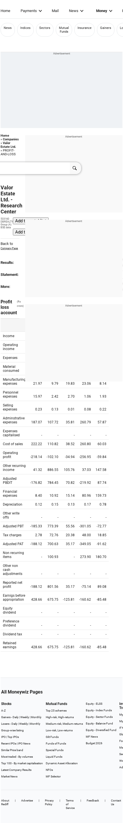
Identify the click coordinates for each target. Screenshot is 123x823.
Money (101, 11)
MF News (92, 736)
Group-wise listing (12, 730)
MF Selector (53, 776)
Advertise (27, 800)
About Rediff (5, 802)
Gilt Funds (52, 737)
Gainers (105, 28)
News (73, 11)
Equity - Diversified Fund (101, 730)
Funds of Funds (56, 743)
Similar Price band (12, 750)
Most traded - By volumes (17, 757)
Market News (9, 776)
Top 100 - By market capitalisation (22, 763)
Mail (55, 11)
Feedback (93, 800)
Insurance (85, 28)
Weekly (24, 717)
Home (5, 11)
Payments (29, 11)
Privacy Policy (49, 802)
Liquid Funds (54, 757)
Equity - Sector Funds (99, 717)
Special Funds (55, 750)
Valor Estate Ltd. (8, 145)
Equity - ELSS (94, 704)
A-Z (3, 710)
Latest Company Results (16, 770)
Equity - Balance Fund (99, 723)
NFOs (49, 770)
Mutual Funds (64, 30)
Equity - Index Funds (99, 710)
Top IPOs (13, 737)
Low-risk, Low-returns (59, 730)
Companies (11, 139)
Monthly (36, 717)
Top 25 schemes (56, 710)
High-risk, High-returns (60, 717)
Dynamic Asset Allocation (62, 763)
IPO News (24, 743)
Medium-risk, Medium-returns (64, 724)
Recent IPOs (8, 743)
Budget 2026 (94, 743)
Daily (16, 717)
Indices (25, 28)
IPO (3, 737)
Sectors (44, 28)
